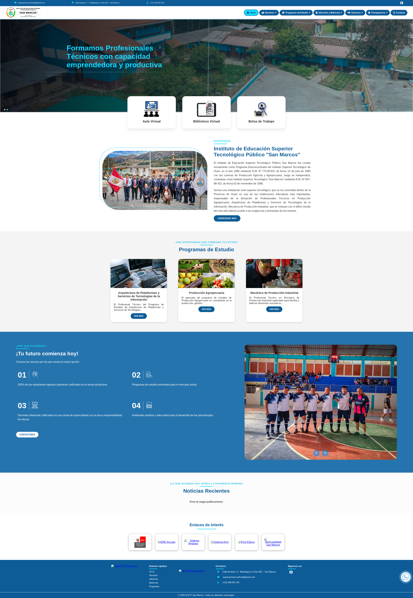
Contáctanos (76, 83)
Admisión (153, 579)
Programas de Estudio (297, 12)
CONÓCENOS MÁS (227, 218)
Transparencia (378, 12)
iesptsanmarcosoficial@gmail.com (31, 3)
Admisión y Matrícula (329, 12)
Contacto (400, 12)
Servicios (356, 12)
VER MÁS (139, 316)
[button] (316, 453)
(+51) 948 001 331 (157, 3)
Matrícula (153, 583)
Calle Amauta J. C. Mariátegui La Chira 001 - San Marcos (97, 3)
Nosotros (269, 12)
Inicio (253, 12)
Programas (154, 586)
